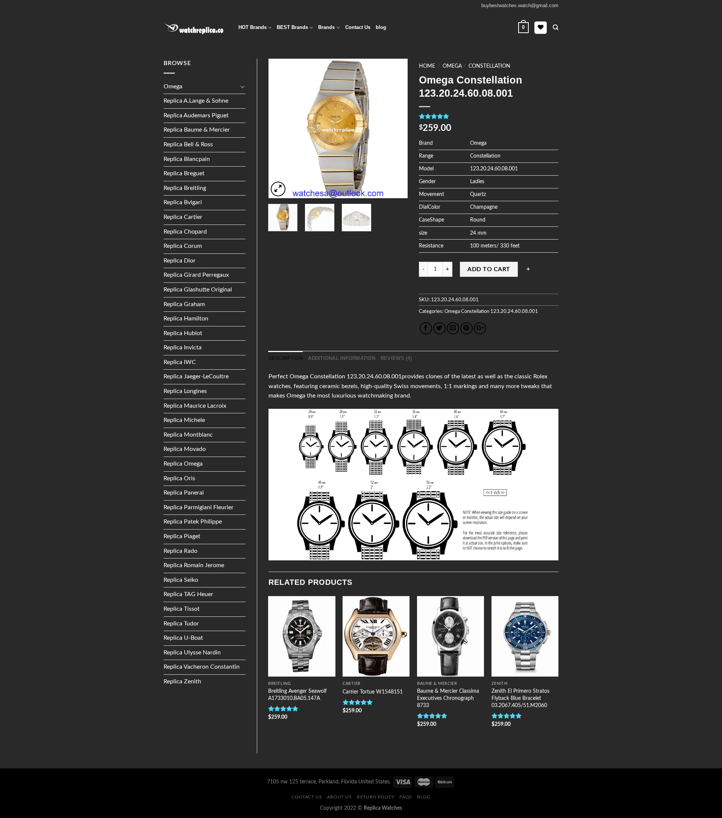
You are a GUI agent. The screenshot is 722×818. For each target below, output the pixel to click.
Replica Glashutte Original (198, 290)
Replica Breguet (184, 173)
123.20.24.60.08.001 (513, 311)
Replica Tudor (181, 624)
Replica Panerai (184, 493)
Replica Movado (185, 449)
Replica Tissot (182, 609)
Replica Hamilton (186, 319)
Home (427, 66)
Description (285, 358)
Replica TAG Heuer (188, 594)
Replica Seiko (181, 580)
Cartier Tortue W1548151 (373, 692)
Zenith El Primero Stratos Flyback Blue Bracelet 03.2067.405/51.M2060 (520, 698)
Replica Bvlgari (183, 202)
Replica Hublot (183, 333)
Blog (423, 797)
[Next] (395, 129)
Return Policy (375, 797)
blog (381, 27)
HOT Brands (252, 27)
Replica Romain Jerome (194, 565)
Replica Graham (184, 304)
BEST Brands (292, 27)
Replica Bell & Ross (188, 144)
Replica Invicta (183, 348)
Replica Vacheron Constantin (202, 667)
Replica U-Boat (183, 638)
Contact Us (357, 27)
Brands (326, 27)
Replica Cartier (183, 217)
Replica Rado (180, 551)
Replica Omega (183, 464)
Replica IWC (180, 362)
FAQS (405, 797)
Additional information (341, 358)
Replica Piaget (182, 536)
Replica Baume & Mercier (197, 130)
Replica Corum (183, 246)
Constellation (489, 66)
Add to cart (488, 269)
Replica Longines (185, 391)
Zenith (499, 683)
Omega (173, 86)
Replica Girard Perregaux (196, 275)
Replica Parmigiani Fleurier (199, 507)
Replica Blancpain (187, 159)
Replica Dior (180, 261)
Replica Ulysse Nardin (192, 653)
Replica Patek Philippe (193, 522)
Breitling (279, 683)
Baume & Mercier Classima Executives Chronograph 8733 (448, 698)
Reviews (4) (396, 358)
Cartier (352, 683)
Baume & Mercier (437, 683)
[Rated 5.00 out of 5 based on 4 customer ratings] (488, 116)
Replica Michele (184, 420)
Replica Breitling (185, 188)
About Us (339, 797)
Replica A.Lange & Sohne (196, 101)
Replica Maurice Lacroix (195, 406)
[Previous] (280, 129)
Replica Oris (179, 478)
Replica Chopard (185, 232)
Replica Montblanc (188, 435)
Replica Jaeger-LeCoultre (196, 376)
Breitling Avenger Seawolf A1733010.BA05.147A (297, 694)
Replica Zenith (182, 681)
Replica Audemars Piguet (196, 115)
